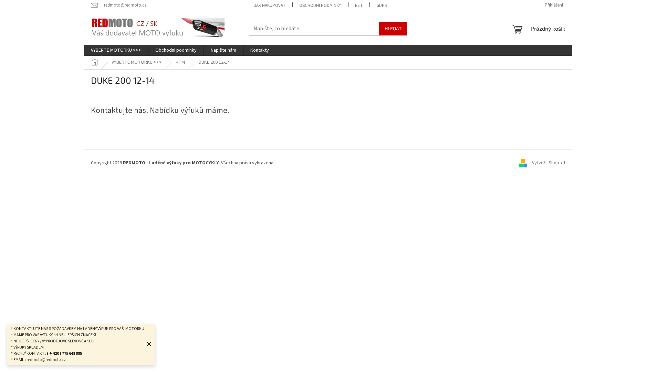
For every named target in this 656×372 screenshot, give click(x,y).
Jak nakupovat (269, 5)
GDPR (381, 5)
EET (359, 5)
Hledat (393, 28)
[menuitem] (116, 50)
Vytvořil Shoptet (548, 163)
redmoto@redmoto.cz (46, 360)
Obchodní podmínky (320, 5)
